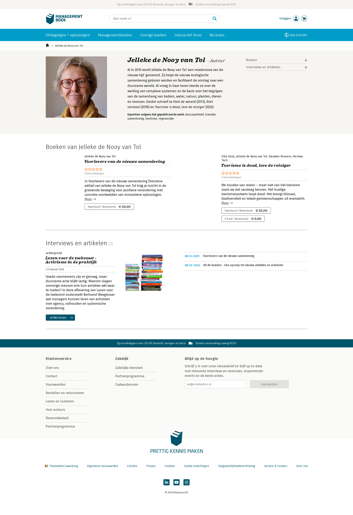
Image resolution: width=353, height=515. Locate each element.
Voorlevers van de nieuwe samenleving (228, 256)
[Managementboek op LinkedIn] (166, 482)
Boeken (251, 60)
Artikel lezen (58, 317)
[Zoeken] (215, 19)
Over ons (52, 368)
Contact (51, 376)
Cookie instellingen (196, 466)
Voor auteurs (55, 410)
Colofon (132, 466)
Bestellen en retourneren (65, 393)
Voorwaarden (56, 384)
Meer (88, 199)
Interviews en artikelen (263, 67)
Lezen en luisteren (60, 401)
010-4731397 (298, 35)
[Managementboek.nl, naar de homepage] (64, 23)
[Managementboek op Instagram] (186, 482)
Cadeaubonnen (126, 384)
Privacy (151, 466)
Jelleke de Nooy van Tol (69, 45)
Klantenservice (58, 358)
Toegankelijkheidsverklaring (236, 466)
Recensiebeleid (57, 418)
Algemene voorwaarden (102, 466)
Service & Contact (275, 466)
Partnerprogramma (60, 426)
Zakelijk (121, 358)
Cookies (170, 466)
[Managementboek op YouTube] (176, 482)
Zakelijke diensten (129, 368)
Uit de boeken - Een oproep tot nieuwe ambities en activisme (243, 265)
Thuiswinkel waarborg (63, 466)
